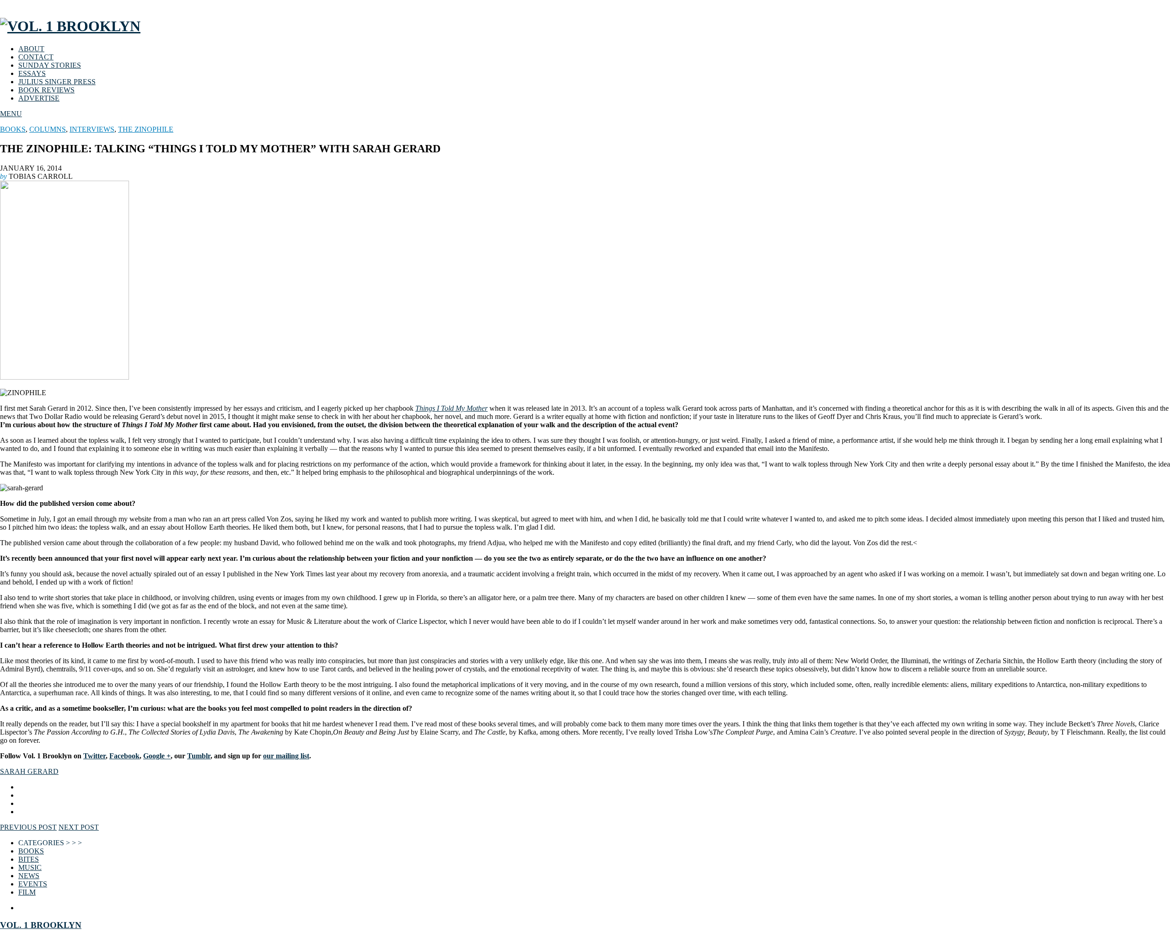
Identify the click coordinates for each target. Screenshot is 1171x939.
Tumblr (198, 756)
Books (13, 129)
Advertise (38, 98)
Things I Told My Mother (451, 408)
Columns (47, 129)
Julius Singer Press (57, 82)
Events (32, 884)
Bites (28, 859)
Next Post (79, 827)
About (31, 49)
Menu (11, 114)
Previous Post (28, 827)
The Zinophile (145, 129)
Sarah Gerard (29, 771)
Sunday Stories (49, 65)
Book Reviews (46, 90)
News (28, 876)
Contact (36, 57)
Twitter (94, 756)
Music (30, 867)
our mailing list (286, 756)
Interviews (92, 129)
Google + (157, 756)
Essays (32, 73)
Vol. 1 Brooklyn (40, 925)
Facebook (124, 756)
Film (27, 892)
